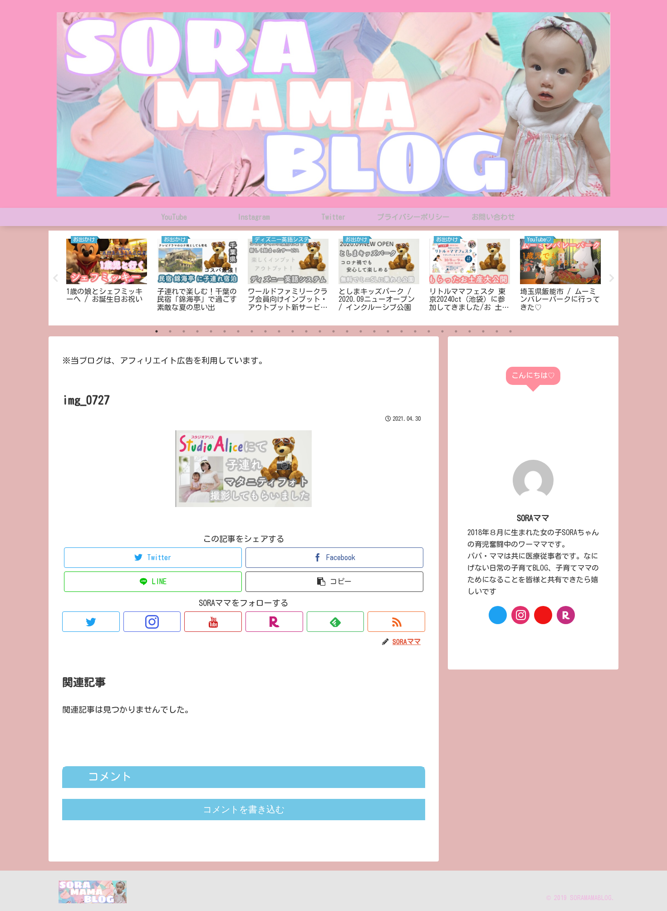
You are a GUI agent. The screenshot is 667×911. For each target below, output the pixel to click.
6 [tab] (224, 331)
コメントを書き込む (243, 809)
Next (611, 278)
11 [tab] (292, 331)
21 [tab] (428, 331)
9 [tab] (265, 331)
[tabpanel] (106, 276)
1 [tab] (156, 331)
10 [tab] (279, 331)
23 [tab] (456, 331)
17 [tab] (374, 331)
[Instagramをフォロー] (152, 621)
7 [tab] (238, 331)
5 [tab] (211, 331)
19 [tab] (401, 331)
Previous (55, 278)
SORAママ (533, 518)
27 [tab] (510, 331)
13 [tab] (319, 331)
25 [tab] (483, 331)
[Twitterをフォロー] (91, 621)
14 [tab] (333, 331)
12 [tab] (306, 331)
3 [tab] (183, 331)
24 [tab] (469, 331)
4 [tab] (197, 331)
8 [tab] (251, 331)
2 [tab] (170, 331)
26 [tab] (496, 331)
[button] (334, 581)
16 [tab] (360, 331)
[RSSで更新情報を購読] (396, 621)
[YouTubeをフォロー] (213, 621)
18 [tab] (387, 331)
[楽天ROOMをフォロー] (274, 621)
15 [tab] (347, 331)
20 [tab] (415, 331)
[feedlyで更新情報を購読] (335, 621)
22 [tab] (442, 331)
